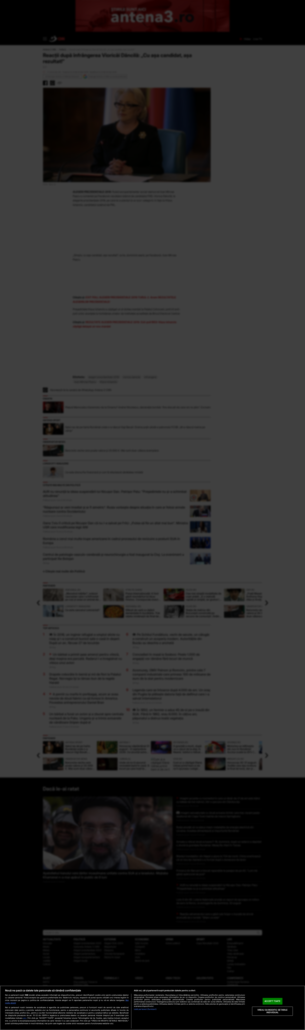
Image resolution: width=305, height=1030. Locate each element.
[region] (152, 1008)
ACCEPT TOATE (272, 1001)
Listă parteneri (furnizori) (145, 1009)
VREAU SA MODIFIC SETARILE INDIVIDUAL (272, 1011)
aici (24, 1018)
